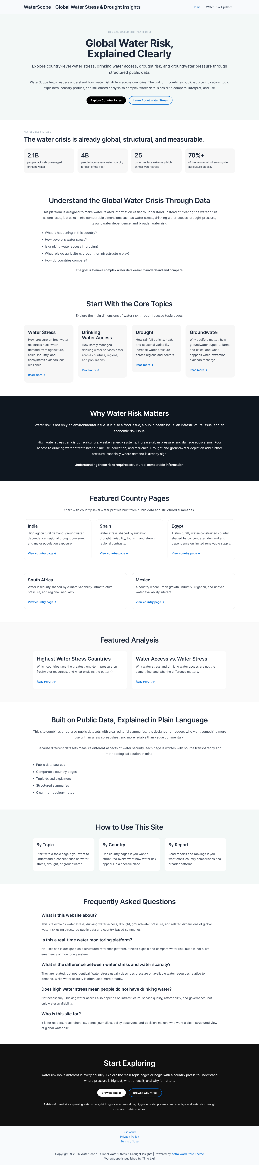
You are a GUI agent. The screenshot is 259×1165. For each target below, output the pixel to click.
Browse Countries (145, 1092)
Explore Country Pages (106, 100)
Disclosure (130, 1132)
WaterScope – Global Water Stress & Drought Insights (82, 7)
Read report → (46, 681)
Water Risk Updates (219, 7)
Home (197, 7)
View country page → (42, 553)
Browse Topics (111, 1092)
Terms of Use (129, 1141)
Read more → (37, 375)
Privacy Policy (129, 1136)
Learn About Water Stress (150, 100)
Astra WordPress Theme (188, 1154)
